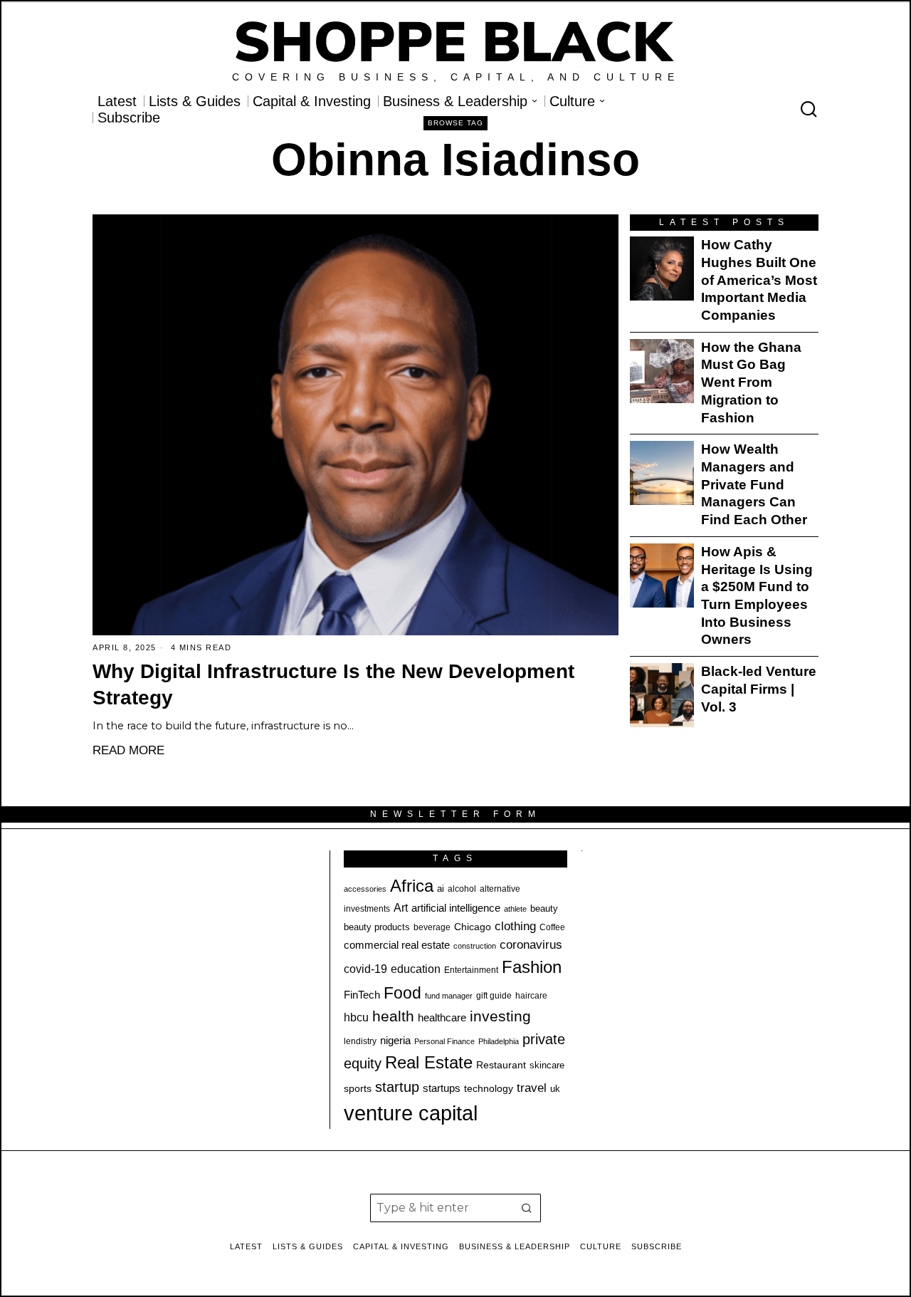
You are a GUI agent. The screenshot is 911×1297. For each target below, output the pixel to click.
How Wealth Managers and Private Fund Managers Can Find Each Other (754, 484)
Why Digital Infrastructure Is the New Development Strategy (333, 684)
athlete (515, 909)
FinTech (362, 995)
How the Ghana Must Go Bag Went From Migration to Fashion (751, 382)
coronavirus (531, 945)
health (393, 1016)
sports (358, 1088)
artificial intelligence (455, 908)
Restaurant (501, 1065)
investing (500, 1016)
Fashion (532, 966)
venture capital (411, 1113)
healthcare (442, 1017)
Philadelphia (498, 1041)
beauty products (377, 927)
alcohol (462, 889)
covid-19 (365, 968)
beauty (544, 908)
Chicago (472, 926)
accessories (365, 889)
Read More (128, 750)
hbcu (356, 1017)
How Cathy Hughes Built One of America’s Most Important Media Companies (759, 280)
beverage (432, 927)
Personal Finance (444, 1041)
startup (397, 1087)
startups (441, 1088)
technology (488, 1088)
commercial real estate (397, 945)
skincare (547, 1065)
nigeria (395, 1040)
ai (440, 888)
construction (474, 946)
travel (532, 1088)
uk (555, 1088)
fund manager (449, 995)
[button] (526, 1208)
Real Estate (429, 1062)
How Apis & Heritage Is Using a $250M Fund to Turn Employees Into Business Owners (757, 595)
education (416, 968)
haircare (531, 996)
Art (401, 907)
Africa (411, 885)
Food (402, 993)
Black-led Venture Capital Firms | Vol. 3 (758, 689)
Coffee (552, 927)
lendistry (360, 1041)
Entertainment (471, 970)
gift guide (494, 995)
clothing (515, 926)
